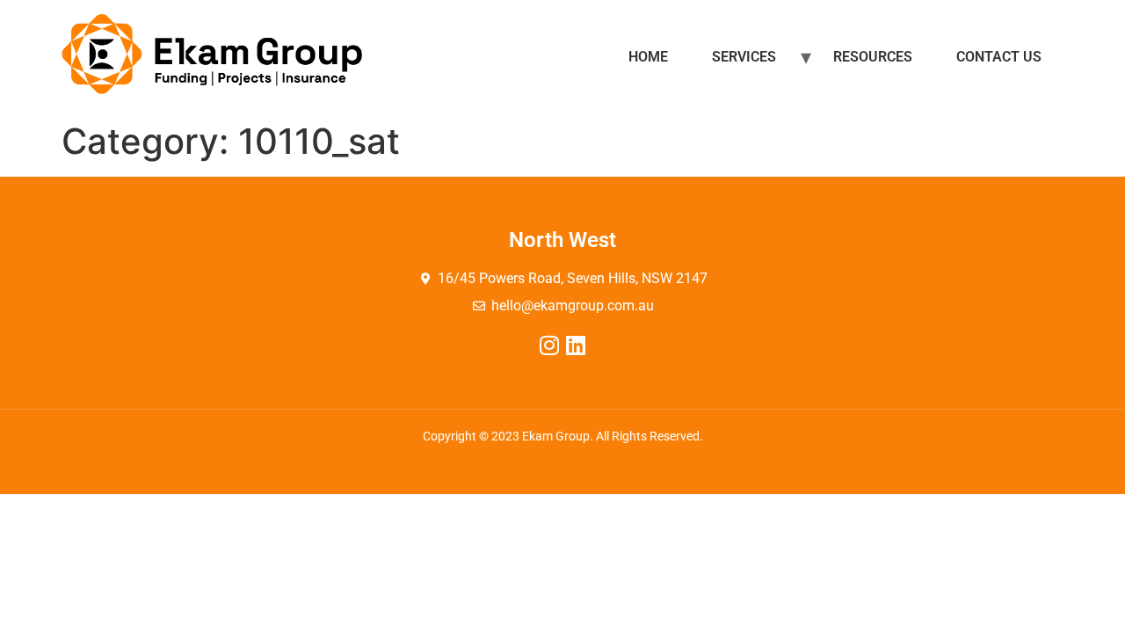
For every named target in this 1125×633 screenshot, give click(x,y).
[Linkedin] (576, 345)
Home (648, 56)
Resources (872, 56)
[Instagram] (550, 345)
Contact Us (999, 56)
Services (744, 56)
